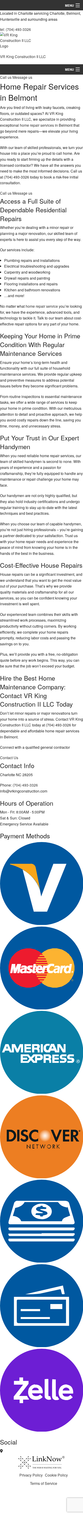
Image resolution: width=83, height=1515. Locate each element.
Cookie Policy (56, 1475)
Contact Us (9, 757)
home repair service (42, 306)
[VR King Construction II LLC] (17, 42)
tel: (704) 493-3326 (15, 29)
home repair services (37, 125)
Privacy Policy (31, 1475)
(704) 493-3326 (25, 785)
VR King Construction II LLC (23, 56)
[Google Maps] (1, 1451)
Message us (22, 77)
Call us (6, 77)
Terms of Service (43, 1483)
